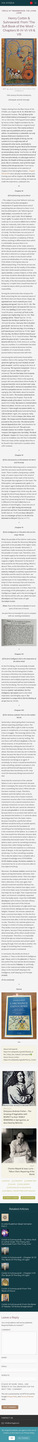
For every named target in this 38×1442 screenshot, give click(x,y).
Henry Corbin (12, 1198)
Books (7, 1181)
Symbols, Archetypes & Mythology (20, 1191)
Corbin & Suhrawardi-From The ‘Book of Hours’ (16, 1290)
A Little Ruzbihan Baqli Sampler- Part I (16, 1225)
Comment (6, 1330)
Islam (13, 1184)
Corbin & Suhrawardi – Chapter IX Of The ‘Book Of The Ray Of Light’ (18, 1258)
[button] (36, 3)
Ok (12, 1438)
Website (5, 1375)
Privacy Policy (12, 1396)
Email (4, 1366)
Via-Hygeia (7, 3)
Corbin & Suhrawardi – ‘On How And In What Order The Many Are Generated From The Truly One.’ (18, 1242)
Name (4, 1358)
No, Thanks (23, 1438)
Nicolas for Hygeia (23, 89)
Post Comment (10, 1407)
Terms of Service (27, 1396)
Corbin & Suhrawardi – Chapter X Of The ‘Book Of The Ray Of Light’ (18, 1274)
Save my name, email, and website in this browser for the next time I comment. (17, 1386)
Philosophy (25, 1184)
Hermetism (31, 1181)
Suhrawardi (29, 1198)
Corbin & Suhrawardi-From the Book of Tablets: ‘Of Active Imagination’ (18, 1305)
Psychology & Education (20, 1188)
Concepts (18, 1181)
